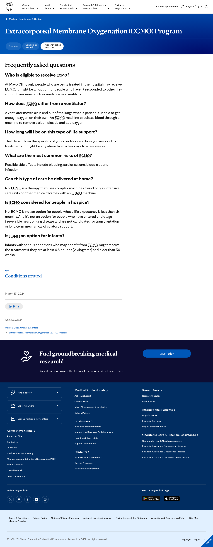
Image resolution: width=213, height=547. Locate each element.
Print (16, 306)
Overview (14, 45)
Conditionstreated (31, 46)
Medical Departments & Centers (25, 18)
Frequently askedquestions (52, 46)
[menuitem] (13, 46)
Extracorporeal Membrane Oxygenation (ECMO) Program (93, 30)
